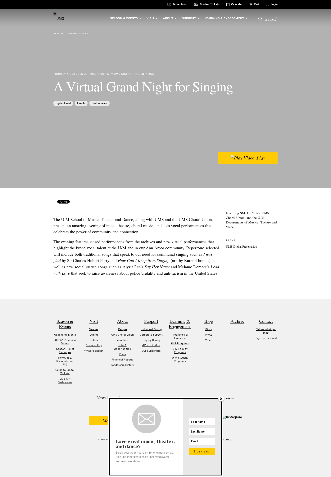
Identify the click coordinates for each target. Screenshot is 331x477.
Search (271, 18)
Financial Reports (122, 359)
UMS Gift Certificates (65, 380)
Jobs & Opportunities (122, 347)
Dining (94, 334)
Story (208, 329)
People (122, 329)
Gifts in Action (151, 345)
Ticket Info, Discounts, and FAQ (65, 361)
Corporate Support (151, 334)
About (168, 18)
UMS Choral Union (122, 334)
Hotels (94, 340)
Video (208, 340)
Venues (93, 329)
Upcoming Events (65, 334)
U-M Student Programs (180, 359)
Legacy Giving (151, 340)
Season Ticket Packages (65, 350)
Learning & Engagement (224, 18)
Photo (208, 334)
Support (189, 18)
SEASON (58, 33)
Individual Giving (151, 329)
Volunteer (122, 340)
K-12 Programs (180, 343)
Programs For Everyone (180, 336)
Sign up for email (266, 338)
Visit (150, 18)
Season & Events (124, 18)
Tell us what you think (266, 331)
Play (260, 158)
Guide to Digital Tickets (65, 371)
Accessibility (94, 345)
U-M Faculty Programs (180, 350)
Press (122, 354)
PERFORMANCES (78, 33)
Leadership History (122, 365)
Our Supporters (151, 350)
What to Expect (93, 350)
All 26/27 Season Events (65, 341)
